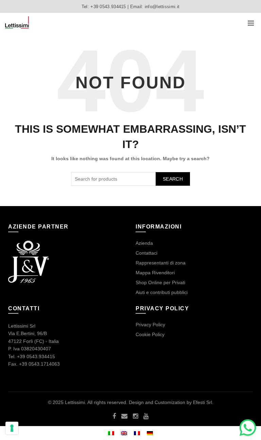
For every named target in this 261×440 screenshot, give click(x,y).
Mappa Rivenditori (155, 272)
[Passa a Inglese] (124, 433)
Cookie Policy (150, 334)
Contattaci (146, 253)
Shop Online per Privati (160, 282)
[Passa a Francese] (136, 433)
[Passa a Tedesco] (149, 433)
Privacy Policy (150, 324)
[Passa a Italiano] (111, 433)
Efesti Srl (202, 402)
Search (173, 179)
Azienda (144, 243)
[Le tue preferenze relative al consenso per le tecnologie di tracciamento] (11, 428)
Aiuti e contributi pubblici (162, 292)
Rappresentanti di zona (161, 262)
